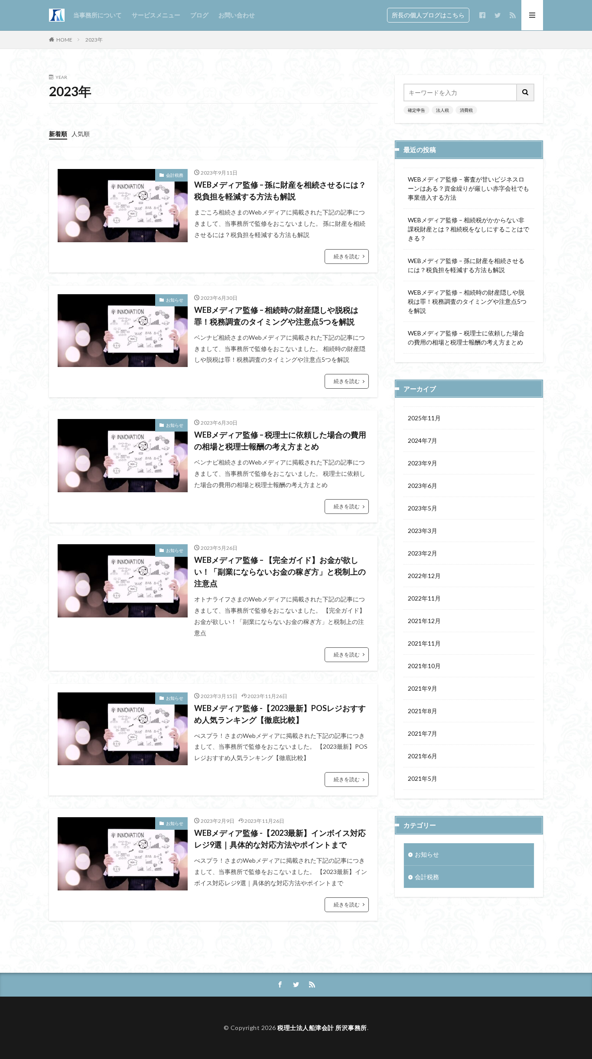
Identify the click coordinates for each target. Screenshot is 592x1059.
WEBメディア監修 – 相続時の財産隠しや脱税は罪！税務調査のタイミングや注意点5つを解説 (276, 315)
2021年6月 (422, 756)
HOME (64, 39)
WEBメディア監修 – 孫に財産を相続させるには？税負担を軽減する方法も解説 (280, 190)
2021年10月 (424, 665)
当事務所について (97, 15)
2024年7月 (422, 440)
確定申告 (416, 110)
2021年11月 (424, 643)
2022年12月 (424, 575)
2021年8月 (422, 711)
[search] (525, 92)
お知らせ (174, 299)
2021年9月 (422, 688)
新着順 (58, 133)
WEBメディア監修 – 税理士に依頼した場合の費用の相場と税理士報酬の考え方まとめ (280, 440)
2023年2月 (422, 553)
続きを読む (347, 256)
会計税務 (174, 175)
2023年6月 (422, 485)
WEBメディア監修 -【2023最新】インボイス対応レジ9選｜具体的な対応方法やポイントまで (280, 838)
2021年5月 (422, 778)
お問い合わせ (236, 15)
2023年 (94, 39)
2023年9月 (422, 463)
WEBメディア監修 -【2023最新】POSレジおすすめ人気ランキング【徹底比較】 (280, 713)
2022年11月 (424, 598)
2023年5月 (422, 508)
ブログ (199, 15)
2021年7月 (422, 733)
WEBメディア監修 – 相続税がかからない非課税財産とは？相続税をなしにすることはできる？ (468, 229)
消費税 (466, 110)
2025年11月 (424, 418)
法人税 (442, 110)
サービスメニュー (156, 15)
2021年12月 (424, 620)
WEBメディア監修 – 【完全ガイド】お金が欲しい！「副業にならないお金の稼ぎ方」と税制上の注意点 (280, 571)
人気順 (81, 133)
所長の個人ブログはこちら (428, 15)
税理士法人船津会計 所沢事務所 (322, 1027)
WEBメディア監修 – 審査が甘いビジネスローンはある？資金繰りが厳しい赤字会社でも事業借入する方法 (468, 188)
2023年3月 (422, 530)
